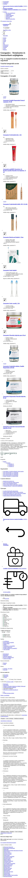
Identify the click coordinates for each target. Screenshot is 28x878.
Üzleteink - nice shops (7, 668)
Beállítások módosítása (18, 718)
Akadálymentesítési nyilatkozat (9, 687)
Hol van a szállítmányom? (8, 657)
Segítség (5, 11)
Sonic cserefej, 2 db (11, 303)
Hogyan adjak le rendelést (8, 642)
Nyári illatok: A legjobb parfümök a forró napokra (13, 471)
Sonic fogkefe (10, 270)
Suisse (8, 855)
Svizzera (9, 854)
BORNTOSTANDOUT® (8, 481)
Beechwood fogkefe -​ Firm (13, 237)
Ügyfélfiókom (6, 641)
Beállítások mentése (5, 831)
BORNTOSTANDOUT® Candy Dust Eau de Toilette (14, 493)
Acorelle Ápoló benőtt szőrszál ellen (10, 491)
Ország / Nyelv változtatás (15, 679)
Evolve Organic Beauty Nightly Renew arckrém (13, 492)
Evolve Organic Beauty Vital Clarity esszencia (12, 484)
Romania (10, 876)
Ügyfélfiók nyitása (7, 30)
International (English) (18, 850)
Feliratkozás (5, 25)
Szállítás (5, 644)
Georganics (8, 462)
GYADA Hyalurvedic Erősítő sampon (11, 482)
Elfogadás (3, 718)
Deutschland (12, 848)
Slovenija (10, 857)
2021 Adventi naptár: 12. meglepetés (10, 472)
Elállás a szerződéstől (5, 695)
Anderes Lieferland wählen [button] (6, 844)
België (8, 870)
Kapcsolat (8, 17)
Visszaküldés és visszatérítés (9, 646)
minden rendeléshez (14, 9)
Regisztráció (5, 655)
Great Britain (12, 863)
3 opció (4, 201)
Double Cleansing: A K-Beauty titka (10, 476)
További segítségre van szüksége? (10, 648)
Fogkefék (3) (11, 464)
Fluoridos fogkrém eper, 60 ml (14, 335)
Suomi (8, 872)
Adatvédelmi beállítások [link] (8, 688)
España (8, 858)
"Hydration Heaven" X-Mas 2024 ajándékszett (12, 485)
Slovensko (11, 871)
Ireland (8, 874)
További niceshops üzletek (8, 693)
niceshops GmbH (9, 681)
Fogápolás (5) (11, 465)
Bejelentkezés (6, 653)
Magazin (5, 663)
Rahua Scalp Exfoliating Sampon (10, 483)
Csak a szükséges (9, 718)
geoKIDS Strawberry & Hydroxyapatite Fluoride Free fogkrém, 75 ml (14, 170)
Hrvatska (10, 868)
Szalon (4, 664)
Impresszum (5, 683)
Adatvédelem (6, 685)
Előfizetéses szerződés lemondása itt (10, 689)
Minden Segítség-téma (10, 18)
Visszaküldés (8, 14)
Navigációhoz (6, 1)
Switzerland (11, 856)
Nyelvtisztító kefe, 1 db (12, 135)
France (8, 851)
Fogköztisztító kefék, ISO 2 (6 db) (15, 204)
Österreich (11, 847)
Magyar (9, 859)
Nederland (11, 861)
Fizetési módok (9, 16)
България (11, 864)
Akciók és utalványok (7, 647)
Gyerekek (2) (11, 466)
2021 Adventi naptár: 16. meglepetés (10, 474)
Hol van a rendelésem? (10, 13)
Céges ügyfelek (6, 649)
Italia (7, 849)
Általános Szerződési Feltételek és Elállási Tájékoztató (14, 686)
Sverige (9, 862)
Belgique (10, 865)
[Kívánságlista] (4, 32)
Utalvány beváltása (7, 658)
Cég (4, 692)
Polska (8, 867)
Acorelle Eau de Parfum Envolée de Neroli (12, 494)
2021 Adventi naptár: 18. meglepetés (10, 473)
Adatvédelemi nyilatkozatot (6, 720)
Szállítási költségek (10, 15)
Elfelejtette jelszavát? (7, 656)
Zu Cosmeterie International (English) (8, 842)
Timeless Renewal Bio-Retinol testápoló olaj (12, 495)
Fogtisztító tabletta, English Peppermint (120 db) (13, 367)
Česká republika (14, 875)
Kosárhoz (5, 3)
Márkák (4, 461)
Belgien (9, 869)
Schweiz (9, 852)
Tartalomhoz (5, 2)
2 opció (4, 96)
